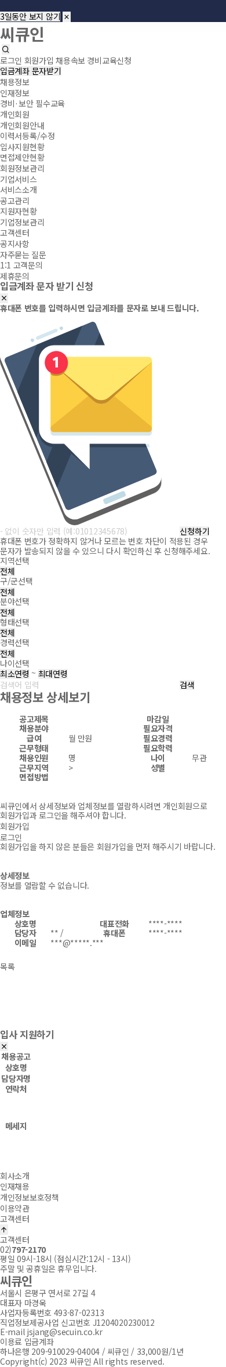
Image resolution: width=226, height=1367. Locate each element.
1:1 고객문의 (21, 265)
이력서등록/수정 (27, 135)
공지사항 (15, 243)
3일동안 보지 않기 (30, 16)
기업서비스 (18, 178)
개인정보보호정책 (29, 1197)
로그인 (11, 837)
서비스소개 (18, 189)
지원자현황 (18, 211)
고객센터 (15, 232)
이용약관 (15, 1207)
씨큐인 (22, 33)
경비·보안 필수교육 (32, 103)
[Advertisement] (113, 1006)
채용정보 (15, 82)
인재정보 (15, 93)
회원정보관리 (22, 168)
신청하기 (194, 531)
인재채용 (15, 1186)
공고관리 (15, 200)
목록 (7, 966)
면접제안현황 (22, 157)
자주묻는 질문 (23, 254)
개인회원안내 (22, 124)
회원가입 (15, 826)
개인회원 (15, 114)
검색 (187, 685)
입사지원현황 (22, 146)
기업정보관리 (22, 222)
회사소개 (15, 1175)
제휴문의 (15, 276)
